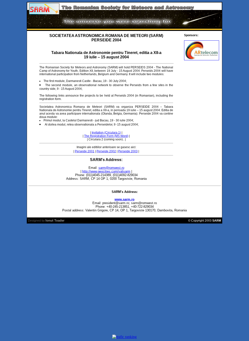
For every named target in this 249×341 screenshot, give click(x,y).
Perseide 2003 (128, 151)
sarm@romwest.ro (111, 168)
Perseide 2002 (106, 151)
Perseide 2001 (84, 151)
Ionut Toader (54, 220)
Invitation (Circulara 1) (106, 132)
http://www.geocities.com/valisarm (106, 171)
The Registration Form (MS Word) (106, 136)
